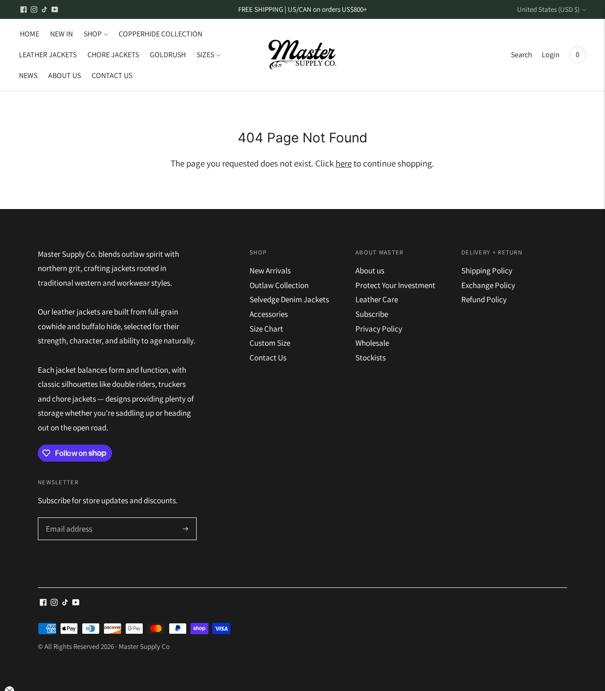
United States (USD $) (548, 9)
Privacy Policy (378, 329)
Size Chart (266, 329)
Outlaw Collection (279, 285)
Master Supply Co (144, 646)
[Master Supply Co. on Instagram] (34, 9)
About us (369, 270)
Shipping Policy (486, 270)
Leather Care (376, 299)
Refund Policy (484, 299)
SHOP (93, 34)
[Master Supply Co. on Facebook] (23, 9)
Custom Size (270, 343)
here (344, 163)
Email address (67, 518)
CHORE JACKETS (113, 55)
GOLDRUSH (168, 55)
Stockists (370, 357)
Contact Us (268, 357)
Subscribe (371, 314)
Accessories (269, 314)
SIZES (205, 55)
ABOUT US (64, 75)
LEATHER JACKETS (48, 55)
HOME (29, 34)
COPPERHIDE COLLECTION (160, 34)
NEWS (28, 75)
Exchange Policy (488, 285)
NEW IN (61, 34)
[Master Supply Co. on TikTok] (44, 9)
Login (551, 55)
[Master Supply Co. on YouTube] (55, 9)
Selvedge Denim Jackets (289, 299)
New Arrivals (270, 270)
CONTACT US (112, 75)
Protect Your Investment (395, 285)
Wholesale (372, 343)
